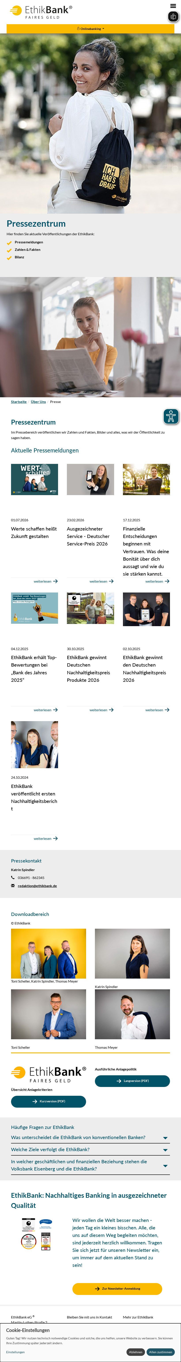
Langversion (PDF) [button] (136, 1081)
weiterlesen (42, 581)
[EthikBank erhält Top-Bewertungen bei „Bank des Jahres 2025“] (34, 608)
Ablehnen (135, 1352)
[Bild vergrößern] (48, 953)
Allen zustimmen (160, 1352)
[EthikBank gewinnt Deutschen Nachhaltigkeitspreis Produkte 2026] (90, 608)
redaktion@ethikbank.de (37, 886)
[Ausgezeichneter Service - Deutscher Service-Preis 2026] (90, 479)
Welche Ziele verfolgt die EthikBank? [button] (50, 1149)
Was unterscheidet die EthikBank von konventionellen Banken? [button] (78, 1137)
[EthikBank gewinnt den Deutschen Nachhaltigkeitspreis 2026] (146, 609)
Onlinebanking (91, 29)
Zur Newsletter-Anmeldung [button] (121, 1288)
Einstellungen (15, 1352)
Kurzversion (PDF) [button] (52, 1101)
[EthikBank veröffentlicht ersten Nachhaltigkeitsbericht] (34, 744)
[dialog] (90, 1342)
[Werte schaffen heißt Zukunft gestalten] (34, 479)
